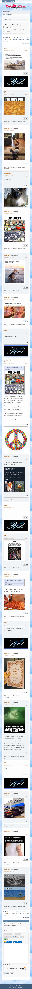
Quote (26, 73)
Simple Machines (20, 987)
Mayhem (7, 92)
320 (20, 37)
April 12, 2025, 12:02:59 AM (9, 458)
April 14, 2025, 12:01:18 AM (9, 576)
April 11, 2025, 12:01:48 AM (9, 299)
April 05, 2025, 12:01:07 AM (9, 94)
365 (7, 41)
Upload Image (17, 942)
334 (28, 39)
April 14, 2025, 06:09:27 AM (9, 625)
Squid (6, 48)
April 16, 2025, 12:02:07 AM (9, 704)
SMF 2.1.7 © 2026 (12, 987)
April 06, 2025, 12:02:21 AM (9, 130)
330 (19, 39)
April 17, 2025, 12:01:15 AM (9, 795)
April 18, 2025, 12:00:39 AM (9, 833)
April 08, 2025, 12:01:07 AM (9, 257)
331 (21, 39)
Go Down (5, 37)
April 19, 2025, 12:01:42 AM (9, 871)
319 (17, 37)
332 (23, 39)
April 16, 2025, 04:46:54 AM (9, 765)
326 (8, 39)
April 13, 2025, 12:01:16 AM (9, 538)
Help (10, 985)
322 (24, 37)
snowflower (8, 173)
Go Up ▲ (21, 985)
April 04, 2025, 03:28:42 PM (9, 50)
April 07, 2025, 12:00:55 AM (9, 213)
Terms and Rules (15, 985)
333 (26, 39)
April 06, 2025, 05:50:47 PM (9, 175)
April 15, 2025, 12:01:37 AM (9, 655)
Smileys (8, 942)
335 (4, 41)
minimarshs (8, 361)
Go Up (4, 911)
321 (22, 37)
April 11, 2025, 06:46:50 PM (9, 363)
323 (27, 37)
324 (4, 39)
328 (14, 39)
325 (6, 39)
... (15, 37)
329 (16, 39)
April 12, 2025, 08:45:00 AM (9, 507)
